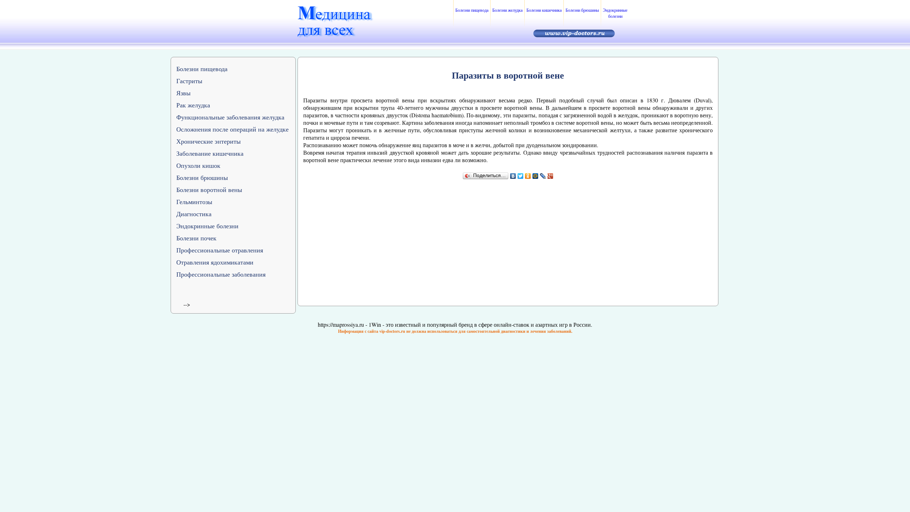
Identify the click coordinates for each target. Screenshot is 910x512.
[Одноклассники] (528, 176)
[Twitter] (520, 176)
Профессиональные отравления (219, 250)
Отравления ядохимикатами (214, 262)
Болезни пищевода (471, 10)
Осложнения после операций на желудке (232, 129)
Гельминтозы (194, 201)
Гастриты (189, 80)
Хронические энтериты (208, 141)
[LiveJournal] (543, 176)
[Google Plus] (550, 176)
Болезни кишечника (544, 10)
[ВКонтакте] (513, 176)
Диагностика (194, 213)
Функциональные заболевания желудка (230, 117)
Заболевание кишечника (209, 153)
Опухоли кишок (198, 165)
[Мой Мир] (535, 176)
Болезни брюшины (582, 10)
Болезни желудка (507, 10)
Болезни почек (196, 238)
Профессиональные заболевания (221, 274)
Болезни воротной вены (209, 189)
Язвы (183, 93)
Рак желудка (193, 105)
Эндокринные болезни (615, 13)
